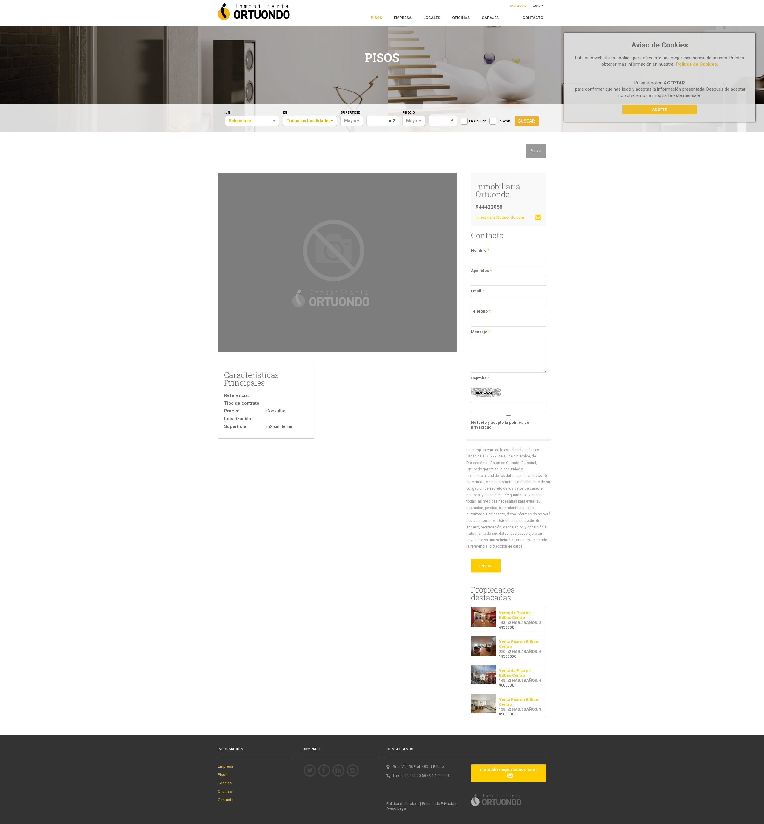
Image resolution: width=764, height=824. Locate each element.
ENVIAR (485, 566)
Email (477, 291)
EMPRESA (403, 18)
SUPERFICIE (350, 113)
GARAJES (490, 18)
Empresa (225, 766)
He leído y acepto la (500, 424)
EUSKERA (537, 5)
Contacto (226, 799)
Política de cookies (402, 803)
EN (285, 113)
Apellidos (481, 270)
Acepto (659, 109)
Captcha (480, 378)
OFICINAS (461, 18)
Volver (536, 151)
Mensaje (480, 332)
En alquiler (477, 121)
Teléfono (480, 311)
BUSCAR (526, 121)
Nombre (480, 250)
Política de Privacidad (440, 803)
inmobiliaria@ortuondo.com (508, 769)
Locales (225, 783)
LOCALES (431, 18)
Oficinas (225, 791)
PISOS (376, 18)
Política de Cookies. (697, 64)
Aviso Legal (396, 808)
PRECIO (409, 113)
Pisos (222, 774)
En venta (504, 121)
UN (227, 113)
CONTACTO (533, 18)
